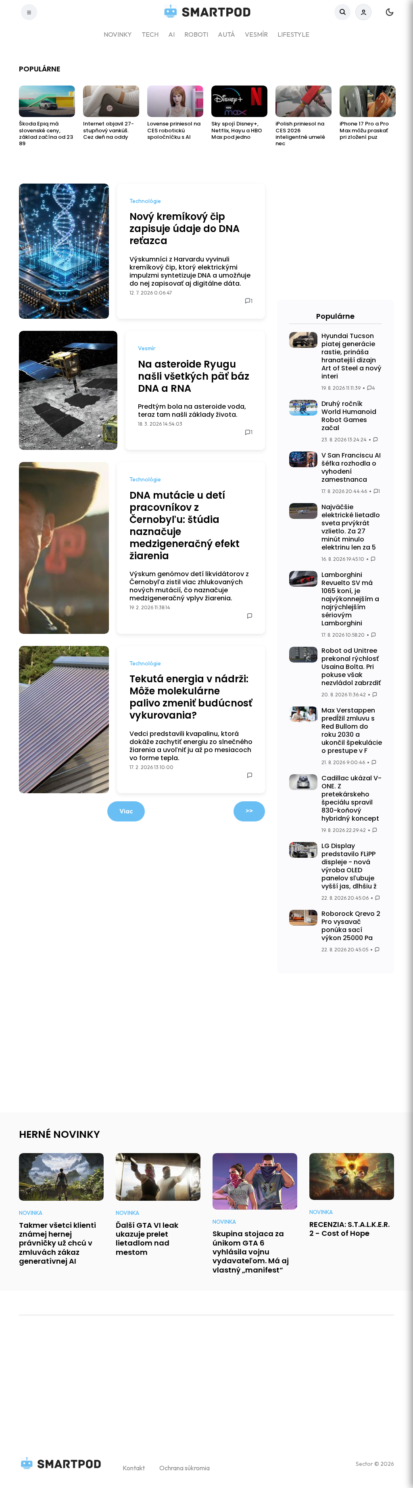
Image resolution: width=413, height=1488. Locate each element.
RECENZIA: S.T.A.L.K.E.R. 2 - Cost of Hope (349, 1228)
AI (171, 34)
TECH (150, 34)
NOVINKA (30, 1212)
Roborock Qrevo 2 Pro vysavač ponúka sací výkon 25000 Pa (350, 926)
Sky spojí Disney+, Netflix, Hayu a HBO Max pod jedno (236, 130)
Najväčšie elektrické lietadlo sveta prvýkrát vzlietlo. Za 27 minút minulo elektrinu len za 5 (350, 527)
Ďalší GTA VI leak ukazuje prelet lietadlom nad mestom (147, 1238)
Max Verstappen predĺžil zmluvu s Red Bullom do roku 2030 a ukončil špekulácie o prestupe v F (351, 730)
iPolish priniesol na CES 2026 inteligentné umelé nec (300, 133)
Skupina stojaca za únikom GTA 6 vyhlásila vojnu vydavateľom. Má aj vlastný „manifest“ (251, 1252)
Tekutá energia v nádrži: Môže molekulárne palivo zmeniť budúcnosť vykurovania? (190, 697)
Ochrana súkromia (184, 1468)
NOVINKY (118, 34)
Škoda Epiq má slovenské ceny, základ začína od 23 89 (46, 133)
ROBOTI (196, 34)
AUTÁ (226, 34)
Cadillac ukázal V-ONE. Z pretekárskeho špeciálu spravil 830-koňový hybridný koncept (351, 798)
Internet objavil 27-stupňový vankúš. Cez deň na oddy (108, 130)
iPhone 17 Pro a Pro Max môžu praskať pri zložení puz (364, 130)
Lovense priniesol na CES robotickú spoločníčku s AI (173, 130)
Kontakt (134, 1468)
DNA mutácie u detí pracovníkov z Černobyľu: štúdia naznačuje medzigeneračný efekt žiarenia (184, 525)
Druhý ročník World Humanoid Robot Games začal (348, 416)
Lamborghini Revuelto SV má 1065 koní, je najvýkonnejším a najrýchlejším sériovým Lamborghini (350, 599)
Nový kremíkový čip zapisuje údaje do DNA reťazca (184, 229)
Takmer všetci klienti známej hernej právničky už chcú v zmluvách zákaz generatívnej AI (57, 1243)
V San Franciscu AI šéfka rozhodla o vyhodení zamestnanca (351, 467)
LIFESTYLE (293, 34)
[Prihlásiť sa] (363, 12)
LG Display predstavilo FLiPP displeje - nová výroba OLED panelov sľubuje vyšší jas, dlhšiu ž (349, 866)
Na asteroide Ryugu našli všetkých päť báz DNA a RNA (193, 376)
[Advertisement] (335, 239)
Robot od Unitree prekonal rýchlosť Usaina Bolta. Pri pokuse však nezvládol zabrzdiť (351, 667)
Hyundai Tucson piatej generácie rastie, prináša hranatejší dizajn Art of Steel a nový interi (351, 356)
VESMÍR (256, 34)
